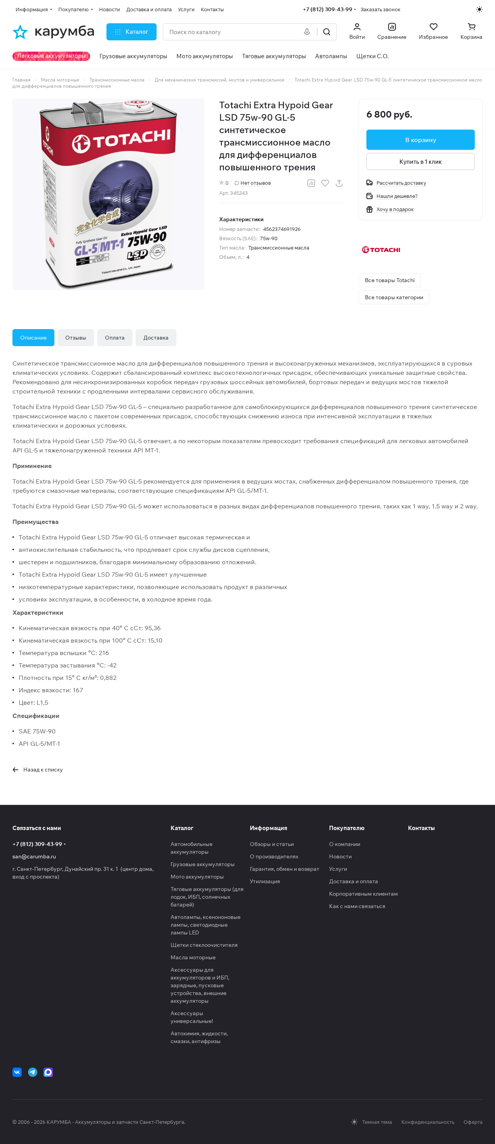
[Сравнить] (311, 183)
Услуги (338, 868)
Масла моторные (193, 957)
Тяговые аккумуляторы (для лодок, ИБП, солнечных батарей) (207, 897)
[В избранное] (325, 183)
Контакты (421, 828)
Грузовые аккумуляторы (203, 864)
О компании (344, 844)
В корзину (420, 140)
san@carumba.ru (34, 856)
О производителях (274, 856)
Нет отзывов (256, 183)
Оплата (115, 337)
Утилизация (265, 881)
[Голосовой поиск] (308, 32)
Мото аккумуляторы (197, 876)
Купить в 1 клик (420, 161)
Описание (33, 337)
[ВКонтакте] (17, 1072)
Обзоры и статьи (272, 844)
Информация (268, 828)
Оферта (473, 1122)
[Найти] (326, 32)
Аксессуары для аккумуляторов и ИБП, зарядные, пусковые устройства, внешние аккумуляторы (200, 985)
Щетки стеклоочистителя (204, 944)
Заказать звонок (381, 9)
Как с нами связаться (357, 906)
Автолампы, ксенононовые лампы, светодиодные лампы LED (206, 924)
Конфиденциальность (427, 1122)
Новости (340, 856)
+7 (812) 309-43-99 (327, 9)
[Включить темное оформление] (479, 9)
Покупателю (346, 828)
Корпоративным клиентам (363, 893)
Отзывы (75, 337)
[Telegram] (32, 1072)
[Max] (48, 1072)
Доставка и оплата (353, 881)
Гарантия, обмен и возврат (284, 868)
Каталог (182, 828)
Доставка (156, 337)
